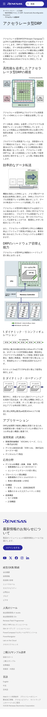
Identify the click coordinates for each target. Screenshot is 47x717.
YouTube (5, 557)
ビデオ (5, 600)
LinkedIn (27, 557)
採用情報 (6, 576)
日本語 (5, 689)
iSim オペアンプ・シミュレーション (16, 628)
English (5, 682)
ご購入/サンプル (9, 661)
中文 (4, 686)
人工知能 (19, 11)
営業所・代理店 (9, 669)
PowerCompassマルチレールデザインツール (20, 632)
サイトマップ (35, 700)
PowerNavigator (9, 636)
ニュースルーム (9, 584)
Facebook (16, 557)
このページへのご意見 (11, 703)
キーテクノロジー (9, 11)
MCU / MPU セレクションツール (15, 625)
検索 (34, 4)
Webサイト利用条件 (10, 697)
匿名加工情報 (8, 700)
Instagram (22, 557)
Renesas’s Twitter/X (10, 557)
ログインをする (13, 547)
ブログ (5, 596)
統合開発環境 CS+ (10, 617)
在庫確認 (6, 665)
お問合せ (6, 592)
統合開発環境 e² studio (11, 613)
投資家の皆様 (8, 580)
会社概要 (6, 572)
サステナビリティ (10, 588)
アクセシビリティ (22, 700)
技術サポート (8, 657)
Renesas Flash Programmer (13, 621)
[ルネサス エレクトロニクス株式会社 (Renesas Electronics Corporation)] (14, 4)
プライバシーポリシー (28, 697)
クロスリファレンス (10, 644)
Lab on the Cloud (9, 640)
